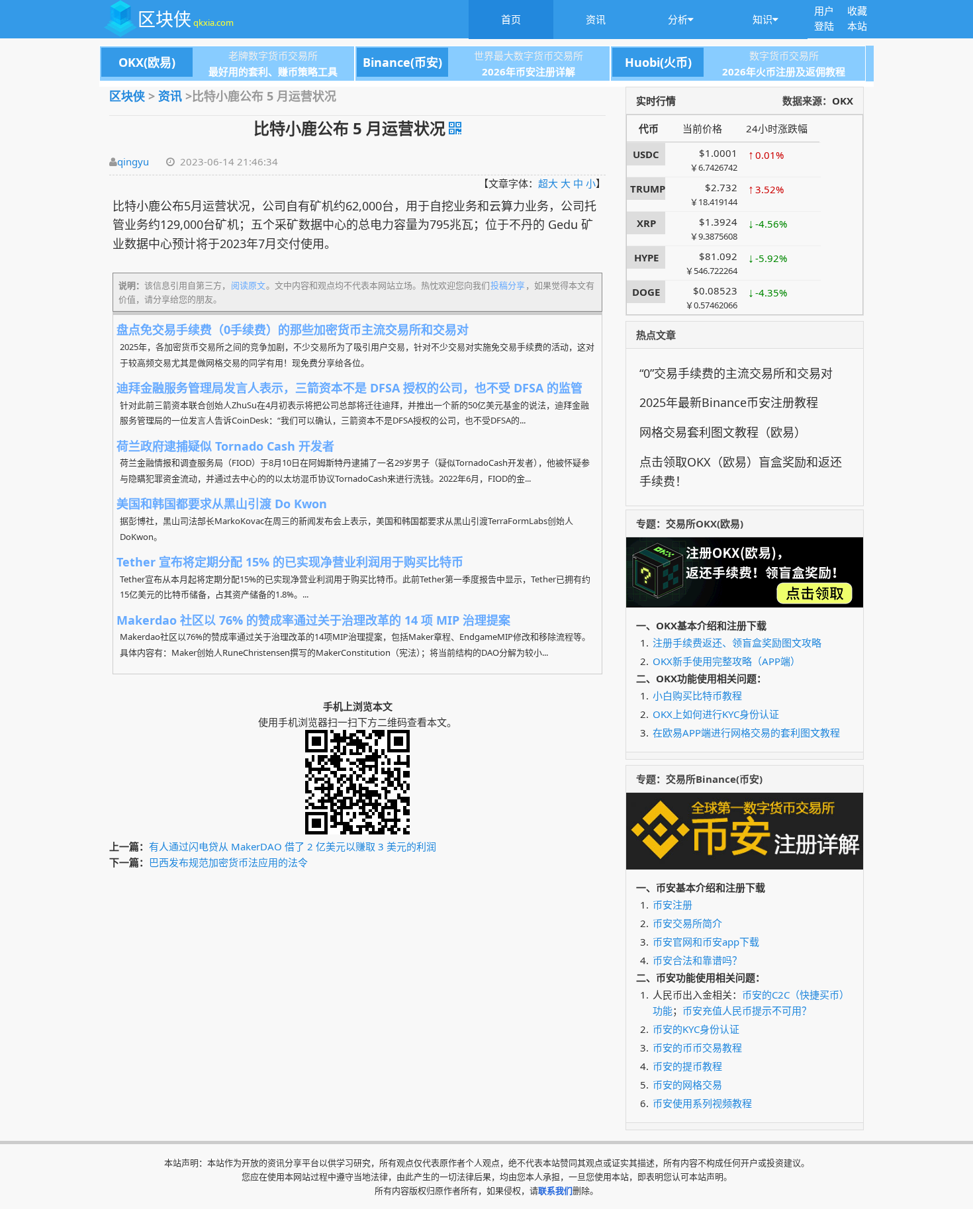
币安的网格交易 (687, 1084)
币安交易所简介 (687, 923)
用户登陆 (824, 18)
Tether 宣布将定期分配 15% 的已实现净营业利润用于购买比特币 (289, 562)
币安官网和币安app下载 (706, 941)
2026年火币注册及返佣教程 (783, 71)
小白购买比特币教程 (697, 695)
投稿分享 (507, 285)
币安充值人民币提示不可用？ (746, 1010)
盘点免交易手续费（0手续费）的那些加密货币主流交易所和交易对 (292, 329)
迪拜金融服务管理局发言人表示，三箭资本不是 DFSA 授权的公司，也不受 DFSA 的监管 (349, 388)
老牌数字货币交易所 (218, 56)
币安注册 (672, 904)
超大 (548, 183)
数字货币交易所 (722, 56)
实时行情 (656, 100)
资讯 (596, 19)
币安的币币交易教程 (697, 1047)
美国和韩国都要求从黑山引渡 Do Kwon (221, 504)
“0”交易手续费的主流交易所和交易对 (736, 373)
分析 (678, 19)
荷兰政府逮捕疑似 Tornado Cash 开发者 (225, 446)
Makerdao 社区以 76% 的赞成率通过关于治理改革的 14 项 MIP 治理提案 (313, 620)
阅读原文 (248, 285)
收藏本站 (857, 18)
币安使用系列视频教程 (702, 1103)
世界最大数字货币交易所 (473, 56)
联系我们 (555, 1190)
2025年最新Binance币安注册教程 (728, 402)
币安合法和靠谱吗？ (697, 960)
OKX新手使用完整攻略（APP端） (726, 661)
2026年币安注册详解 (528, 71)
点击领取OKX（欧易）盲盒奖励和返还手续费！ (740, 471)
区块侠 (186, 19)
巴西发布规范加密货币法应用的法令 (228, 862)
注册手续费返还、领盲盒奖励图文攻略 (737, 642)
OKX (842, 100)
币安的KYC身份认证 (696, 1029)
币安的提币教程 (687, 1066)
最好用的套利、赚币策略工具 (273, 71)
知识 (762, 19)
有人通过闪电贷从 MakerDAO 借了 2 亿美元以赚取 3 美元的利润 (292, 846)
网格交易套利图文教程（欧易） (722, 432)
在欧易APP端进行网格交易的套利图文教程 (746, 732)
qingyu (133, 161)
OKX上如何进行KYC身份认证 (716, 714)
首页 (511, 19)
